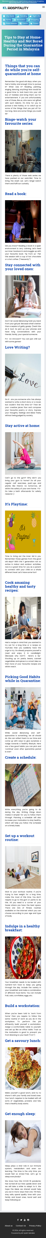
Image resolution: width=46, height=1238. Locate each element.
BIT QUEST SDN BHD (28, 1233)
